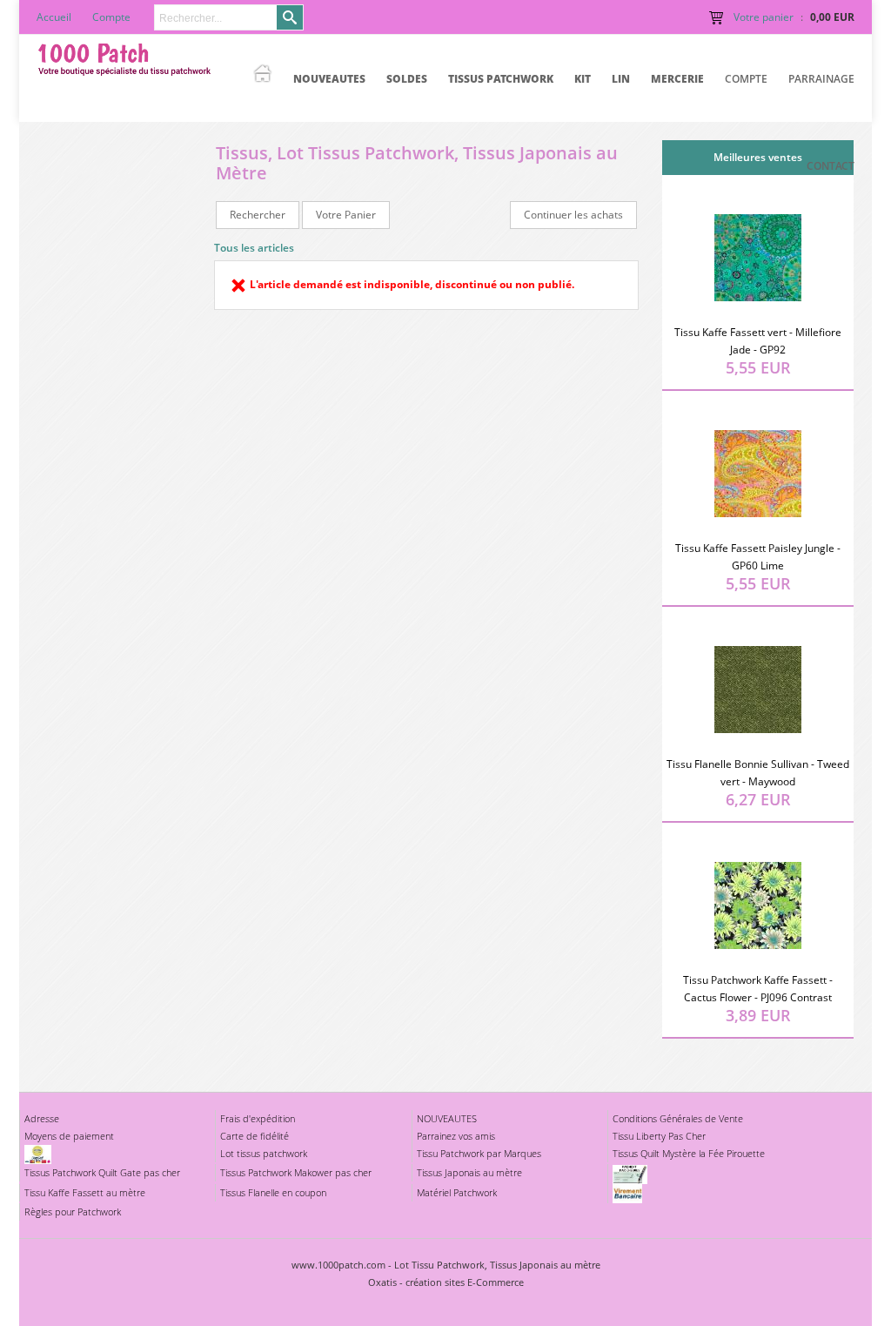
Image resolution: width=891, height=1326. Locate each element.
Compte (746, 78)
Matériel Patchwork (457, 1192)
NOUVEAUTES (329, 78)
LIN (621, 78)
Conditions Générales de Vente (678, 1118)
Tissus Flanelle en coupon (273, 1192)
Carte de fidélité (254, 1135)
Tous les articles (254, 247)
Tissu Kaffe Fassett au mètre (84, 1192)
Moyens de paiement (69, 1135)
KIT (582, 78)
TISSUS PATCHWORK (500, 78)
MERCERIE (677, 78)
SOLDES (406, 78)
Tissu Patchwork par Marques (479, 1153)
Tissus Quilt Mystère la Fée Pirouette (689, 1153)
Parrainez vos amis (456, 1135)
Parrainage (821, 78)
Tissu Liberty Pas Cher (659, 1135)
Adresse (41, 1118)
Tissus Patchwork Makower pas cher (296, 1172)
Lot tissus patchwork (263, 1153)
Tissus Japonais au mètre (469, 1172)
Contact (830, 165)
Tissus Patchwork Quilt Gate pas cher (102, 1172)
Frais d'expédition (257, 1118)
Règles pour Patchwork (72, 1211)
